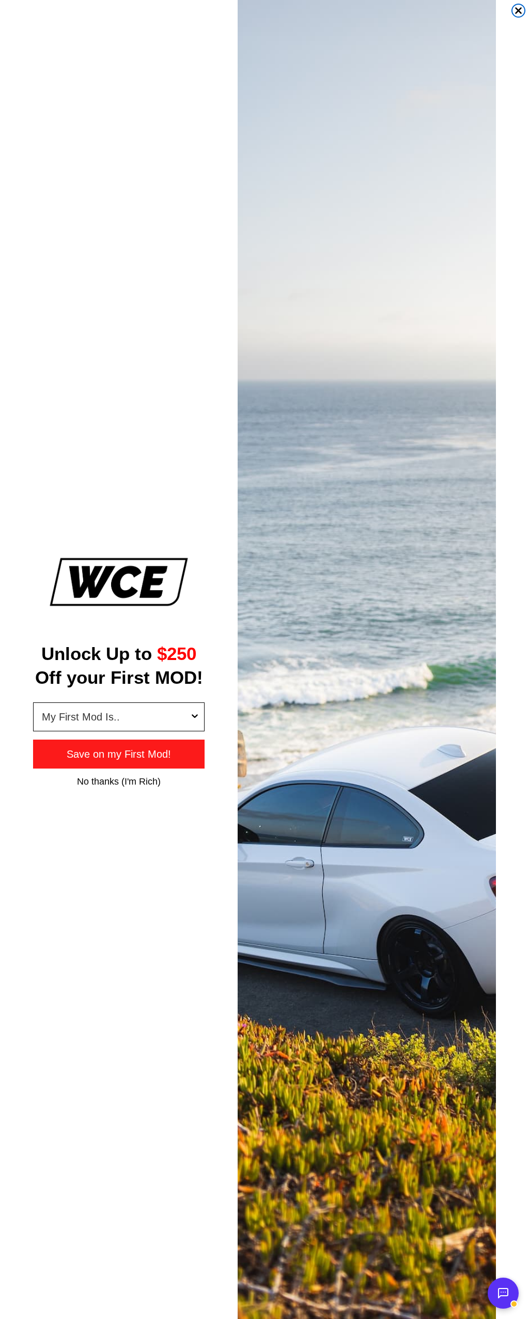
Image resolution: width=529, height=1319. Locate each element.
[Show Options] (195, 717)
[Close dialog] (518, 10)
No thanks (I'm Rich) (119, 781)
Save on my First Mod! (119, 754)
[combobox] (116, 717)
